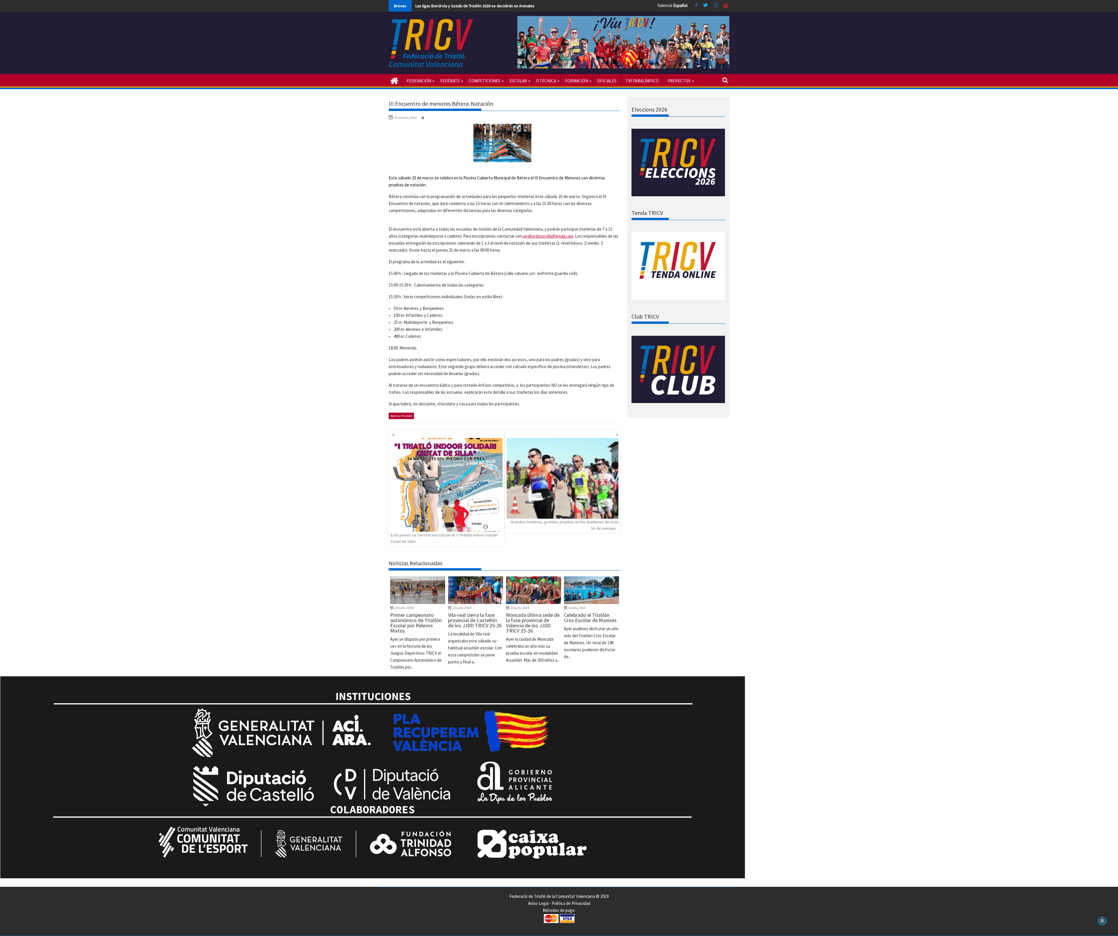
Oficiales (607, 81)
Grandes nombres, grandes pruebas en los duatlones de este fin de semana (564, 525)
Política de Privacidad (571, 903)
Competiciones (484, 81)
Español (680, 5)
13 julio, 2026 (461, 607)
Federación (419, 81)
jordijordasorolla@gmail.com (547, 236)
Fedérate (450, 81)
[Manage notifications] (1102, 921)
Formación (576, 81)
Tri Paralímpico (642, 81)
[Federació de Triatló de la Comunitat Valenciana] (394, 80)
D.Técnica (546, 81)
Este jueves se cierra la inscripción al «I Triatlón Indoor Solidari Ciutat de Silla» (444, 538)
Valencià (664, 5)
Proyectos (679, 81)
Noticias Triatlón (401, 416)
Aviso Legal (538, 903)
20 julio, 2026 (404, 607)
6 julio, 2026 (576, 607)
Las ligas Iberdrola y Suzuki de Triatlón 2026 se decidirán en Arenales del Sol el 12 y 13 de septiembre (503, 5)
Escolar (518, 81)
